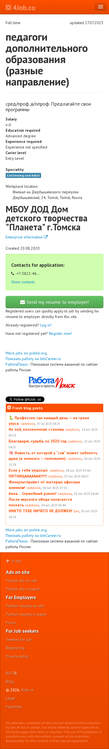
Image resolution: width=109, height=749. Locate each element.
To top (16, 561)
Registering (15, 647)
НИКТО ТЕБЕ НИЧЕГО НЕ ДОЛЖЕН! (40, 510)
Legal (10, 698)
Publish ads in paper (23, 589)
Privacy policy (17, 656)
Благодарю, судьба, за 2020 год (38, 441)
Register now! (60, 333)
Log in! (45, 325)
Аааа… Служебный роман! (32, 493)
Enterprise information (25, 237)
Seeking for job (19, 639)
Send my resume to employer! (57, 302)
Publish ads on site (21, 580)
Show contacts (23, 281)
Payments (14, 706)
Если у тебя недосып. (28, 470)
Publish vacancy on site (25, 605)
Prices (11, 622)
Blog (10, 681)
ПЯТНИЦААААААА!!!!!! (28, 476)
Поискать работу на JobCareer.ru (33, 358)
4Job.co (27, 689)
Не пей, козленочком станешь (36, 429)
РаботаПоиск (17, 364)
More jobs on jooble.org (26, 353)
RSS (10, 673)
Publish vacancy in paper (26, 614)
